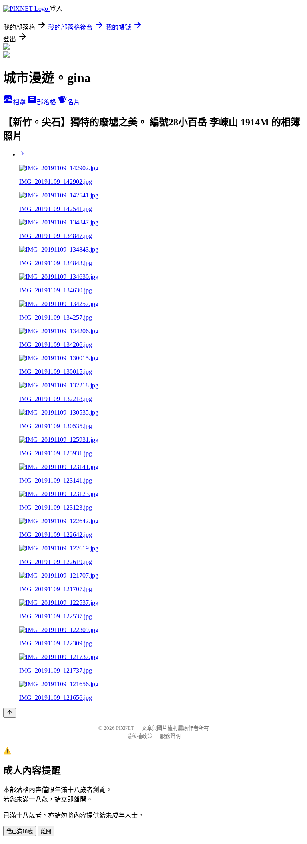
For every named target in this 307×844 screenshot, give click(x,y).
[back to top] (9, 713)
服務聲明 (170, 736)
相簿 (20, 102)
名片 (73, 102)
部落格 (47, 102)
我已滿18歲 (19, 831)
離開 (46, 831)
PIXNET (125, 728)
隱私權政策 (139, 736)
